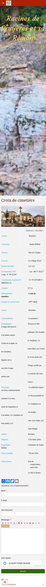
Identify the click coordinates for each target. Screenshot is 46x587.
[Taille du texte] (11, 523)
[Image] (30, 523)
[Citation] (18, 523)
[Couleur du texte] (15, 523)
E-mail (4, 500)
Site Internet (7, 510)
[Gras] (2, 523)
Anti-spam (6, 558)
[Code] (36, 523)
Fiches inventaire (9, 584)
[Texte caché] (27, 523)
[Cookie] (5, 582)
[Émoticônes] (38, 523)
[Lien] (24, 523)
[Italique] (5, 523)
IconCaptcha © (37, 565)
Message (5, 519)
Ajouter (23, 571)
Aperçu (6, 526)
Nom (3, 490)
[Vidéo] (33, 523)
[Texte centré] (21, 523)
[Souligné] (8, 523)
